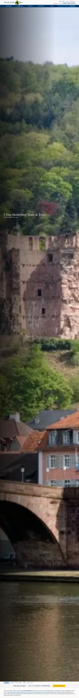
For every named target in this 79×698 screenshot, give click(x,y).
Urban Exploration (37, 692)
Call (46, 685)
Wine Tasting (13, 692)
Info (32, 682)
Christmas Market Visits (21, 692)
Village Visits (47, 692)
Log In (67, 1)
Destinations (9, 6)
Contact (52, 6)
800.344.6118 (69, 3)
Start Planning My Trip (59, 685)
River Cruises (19, 682)
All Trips (12, 682)
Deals (28, 682)
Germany (6, 682)
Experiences (20, 6)
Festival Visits (30, 692)
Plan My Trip (41, 6)
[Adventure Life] (13, 2)
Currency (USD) (61, 1)
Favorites (72, 1)
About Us (30, 6)
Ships (24, 682)
